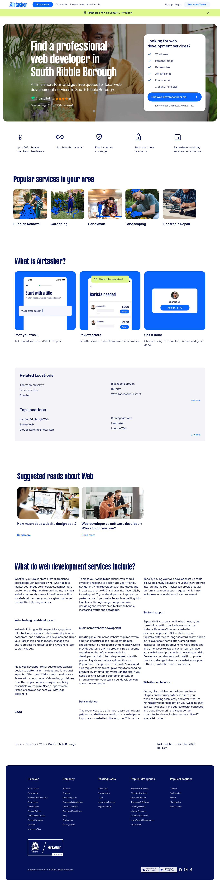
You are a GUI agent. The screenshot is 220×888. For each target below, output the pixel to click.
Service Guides (34, 811)
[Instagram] (186, 869)
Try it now (126, 12)
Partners (31, 824)
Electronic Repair (177, 224)
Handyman (96, 224)
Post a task (42, 4)
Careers (66, 793)
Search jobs (33, 802)
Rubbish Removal (27, 224)
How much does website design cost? (47, 523)
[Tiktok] (191, 869)
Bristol (173, 797)
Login (100, 797)
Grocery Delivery (138, 806)
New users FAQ (34, 829)
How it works (33, 788)
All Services (136, 824)
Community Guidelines (73, 802)
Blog (65, 815)
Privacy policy (69, 824)
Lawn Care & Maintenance (142, 820)
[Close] (208, 12)
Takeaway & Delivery (140, 802)
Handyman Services (139, 788)
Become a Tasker (197, 4)
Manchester (175, 802)
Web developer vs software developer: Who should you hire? (112, 525)
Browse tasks (104, 793)
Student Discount (35, 820)
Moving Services (138, 811)
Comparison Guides (36, 815)
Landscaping (135, 224)
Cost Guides (33, 806)
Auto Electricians (138, 797)
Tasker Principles (70, 806)
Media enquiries (70, 797)
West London (176, 806)
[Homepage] (18, 4)
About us (67, 788)
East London (175, 793)
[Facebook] (180, 870)
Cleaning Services (139, 793)
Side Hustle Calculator (38, 797)
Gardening (59, 224)
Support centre (104, 806)
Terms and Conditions (72, 811)
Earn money (33, 793)
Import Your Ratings (106, 802)
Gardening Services (139, 815)
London (173, 788)
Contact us (68, 820)
